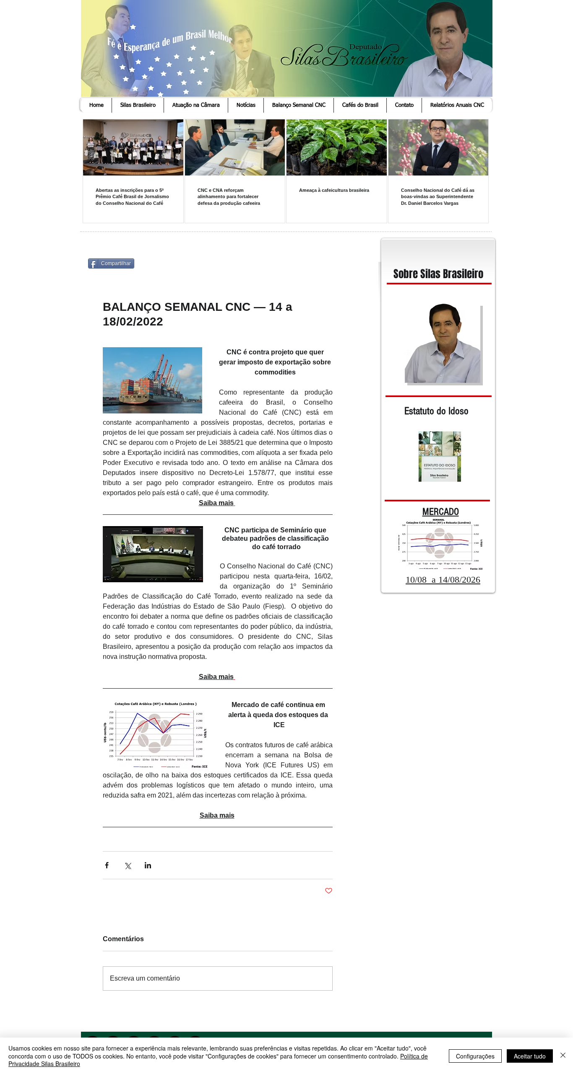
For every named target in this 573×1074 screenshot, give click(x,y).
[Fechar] (563, 1055)
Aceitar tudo (530, 1056)
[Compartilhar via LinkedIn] (148, 865)
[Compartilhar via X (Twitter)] (127, 865)
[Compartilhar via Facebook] (107, 865)
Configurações (475, 1056)
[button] (138, 105)
